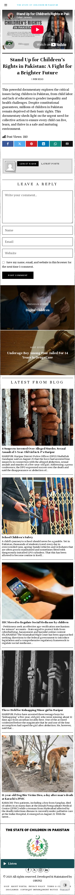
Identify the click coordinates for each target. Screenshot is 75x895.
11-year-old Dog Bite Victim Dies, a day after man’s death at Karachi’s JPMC (37, 796)
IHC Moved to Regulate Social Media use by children (35, 622)
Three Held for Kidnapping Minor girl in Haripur (32, 710)
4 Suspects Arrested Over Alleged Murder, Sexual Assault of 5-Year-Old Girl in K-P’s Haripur (34, 450)
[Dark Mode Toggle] (65, 885)
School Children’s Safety (17, 537)
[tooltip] (7, 144)
